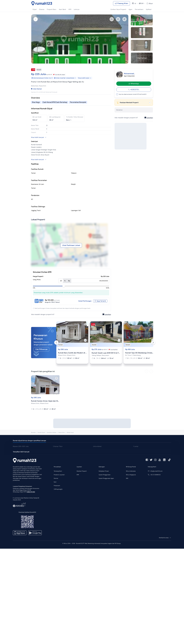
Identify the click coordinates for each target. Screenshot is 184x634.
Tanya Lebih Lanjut (83, 78)
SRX (127, 478)
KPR (78, 475)
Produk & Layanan (59, 475)
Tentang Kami (58, 471)
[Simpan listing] (85, 324)
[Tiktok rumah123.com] (169, 460)
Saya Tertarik (101, 301)
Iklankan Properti (82, 471)
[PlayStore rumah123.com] (35, 532)
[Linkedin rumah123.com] (164, 460)
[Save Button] (118, 19)
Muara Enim (61, 432)
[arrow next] (153, 342)
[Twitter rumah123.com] (151, 460)
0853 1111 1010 (31, 492)
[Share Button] (124, 19)
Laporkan (108, 314)
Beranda (33, 432)
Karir (55, 482)
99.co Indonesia (131, 471)
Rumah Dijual (41, 432)
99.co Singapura (131, 475)
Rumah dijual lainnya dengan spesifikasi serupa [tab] (29, 440)
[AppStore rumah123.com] (19, 532)
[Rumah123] (41, 3)
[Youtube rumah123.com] (159, 460)
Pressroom (57, 485)
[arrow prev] (56, 342)
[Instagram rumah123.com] (155, 460)
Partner (56, 478)
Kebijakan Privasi (104, 471)
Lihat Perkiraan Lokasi (71, 245)
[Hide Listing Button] (112, 19)
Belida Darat (70, 432)
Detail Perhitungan (84, 301)
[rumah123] (24, 460)
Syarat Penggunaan (104, 475)
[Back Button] (35, 19)
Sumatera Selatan (51, 432)
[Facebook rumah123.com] (147, 460)
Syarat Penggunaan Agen (106, 478)
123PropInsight (58, 489)
